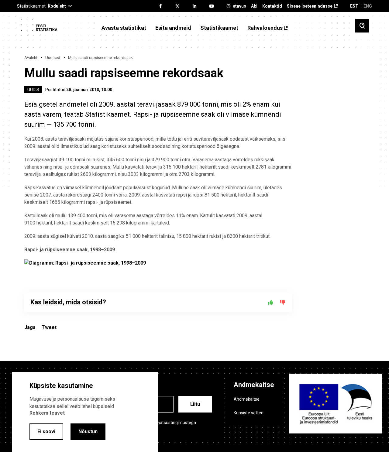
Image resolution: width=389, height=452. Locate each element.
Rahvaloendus (265, 28)
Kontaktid (272, 6)
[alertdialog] (85, 412)
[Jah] (270, 302)
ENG (367, 6)
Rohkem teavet (47, 413)
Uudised (52, 57)
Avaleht (30, 57)
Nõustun (88, 431)
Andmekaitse (247, 399)
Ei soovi (46, 431)
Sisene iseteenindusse (309, 6)
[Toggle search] (362, 26)
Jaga (30, 327)
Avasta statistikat (124, 28)
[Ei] (283, 302)
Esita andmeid (173, 28)
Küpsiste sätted (248, 412)
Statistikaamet (219, 28)
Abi (254, 6)
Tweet (49, 327)
